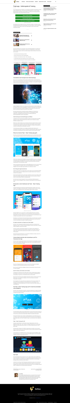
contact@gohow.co (38, 397)
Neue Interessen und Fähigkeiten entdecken (27, 20)
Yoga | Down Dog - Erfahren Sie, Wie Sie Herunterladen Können (36, 369)
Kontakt (37, 402)
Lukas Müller (21, 373)
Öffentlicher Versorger (30, 1)
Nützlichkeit (49, 1)
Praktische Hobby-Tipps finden (27, 18)
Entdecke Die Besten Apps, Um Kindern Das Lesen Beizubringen (19, 369)
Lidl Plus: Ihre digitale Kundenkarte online (50, 28)
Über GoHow (55, 402)
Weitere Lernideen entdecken (27, 15)
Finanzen (36, 1)
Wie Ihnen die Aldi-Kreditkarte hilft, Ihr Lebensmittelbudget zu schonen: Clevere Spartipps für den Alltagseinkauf (50, 9)
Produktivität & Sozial (42, 1)
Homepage (23, 1)
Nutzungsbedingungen (50, 402)
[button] (56, 1)
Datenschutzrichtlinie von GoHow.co (43, 402)
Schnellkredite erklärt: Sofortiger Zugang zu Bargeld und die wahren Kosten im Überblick (50, 14)
